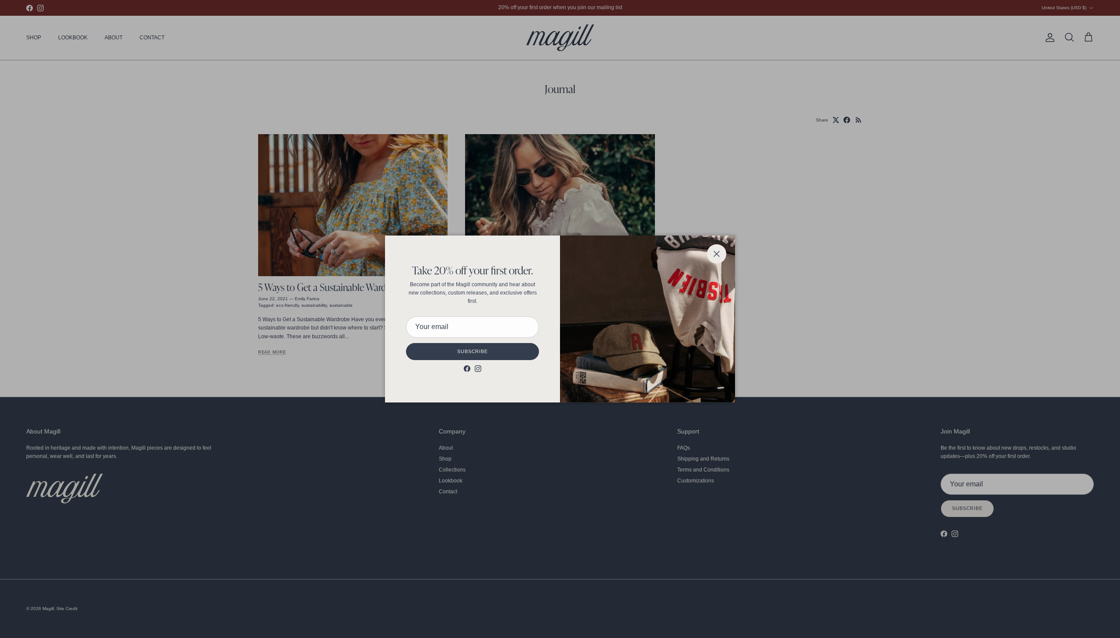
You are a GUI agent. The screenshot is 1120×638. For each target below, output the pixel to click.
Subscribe (472, 351)
